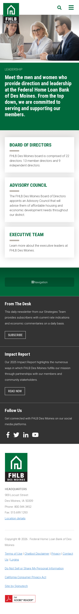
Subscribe (15, 335)
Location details (15, 518)
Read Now (15, 391)
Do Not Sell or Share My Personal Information (34, 568)
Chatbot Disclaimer (37, 553)
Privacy (56, 553)
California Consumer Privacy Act (25, 577)
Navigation (41, 282)
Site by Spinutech (16, 586)
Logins (14, 559)
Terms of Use (13, 553)
